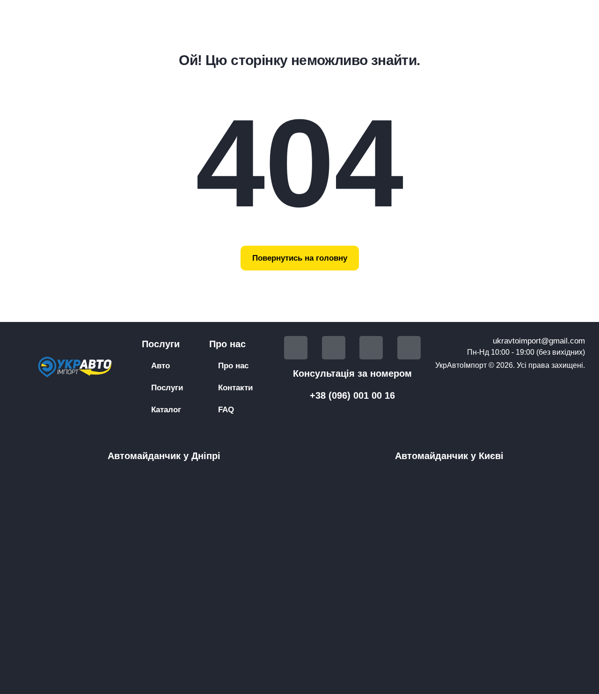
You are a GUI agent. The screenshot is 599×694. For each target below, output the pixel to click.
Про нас (233, 365)
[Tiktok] (371, 347)
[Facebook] (295, 347)
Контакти (235, 387)
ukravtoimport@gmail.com (539, 340)
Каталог (166, 409)
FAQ (226, 409)
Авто (160, 365)
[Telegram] (333, 347)
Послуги (167, 387)
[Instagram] (409, 347)
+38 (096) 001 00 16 (352, 395)
